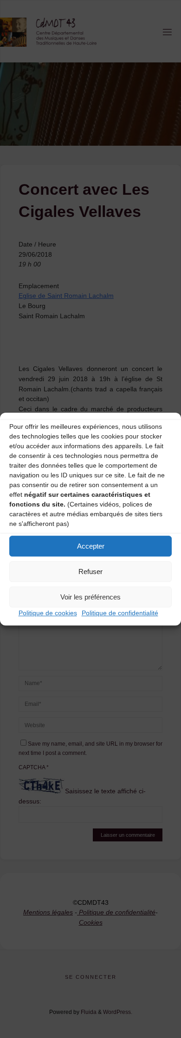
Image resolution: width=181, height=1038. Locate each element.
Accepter (90, 546)
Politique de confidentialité (120, 613)
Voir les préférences (90, 597)
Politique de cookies (48, 613)
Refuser (90, 571)
